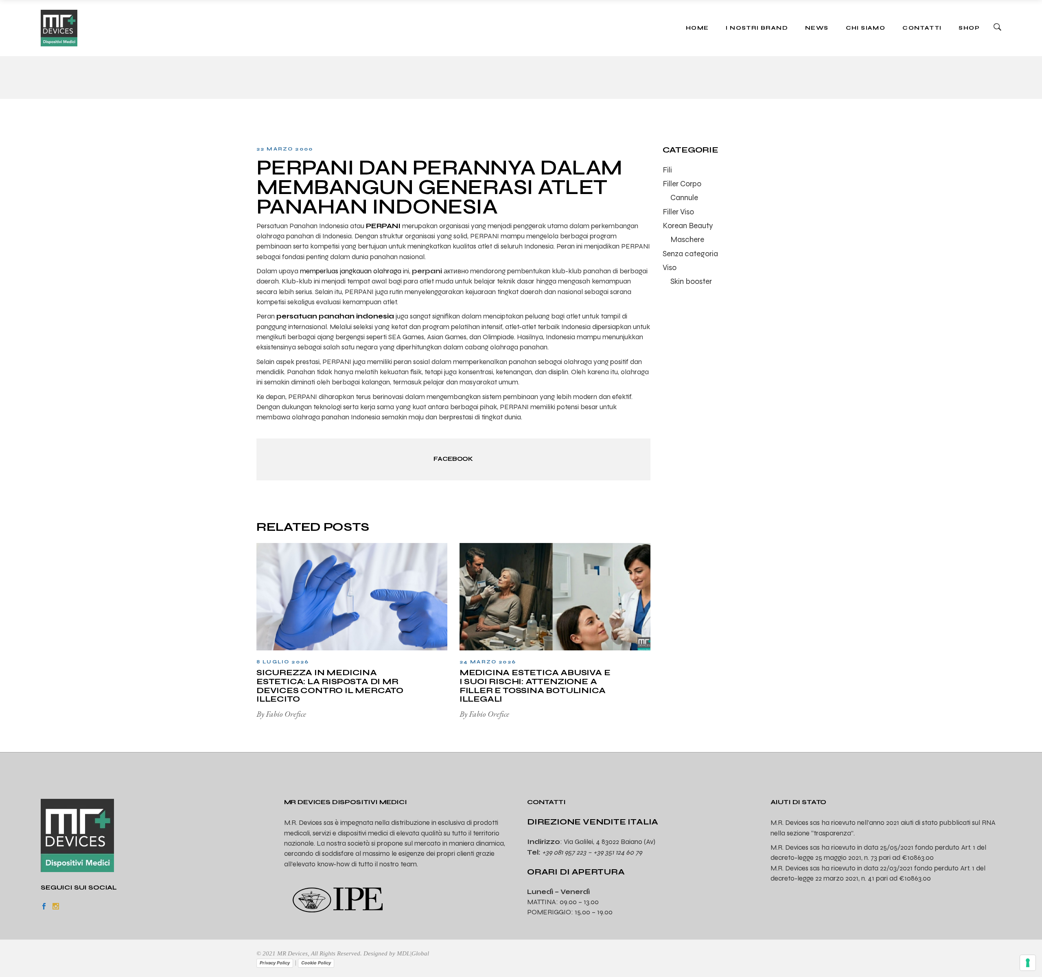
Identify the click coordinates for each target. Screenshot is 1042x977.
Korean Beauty (688, 225)
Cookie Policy (316, 963)
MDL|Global (413, 953)
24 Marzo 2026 (488, 662)
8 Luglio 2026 (282, 662)
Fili (667, 169)
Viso (669, 267)
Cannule (684, 197)
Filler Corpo (682, 183)
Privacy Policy (275, 963)
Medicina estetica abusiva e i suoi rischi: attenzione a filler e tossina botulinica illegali (535, 685)
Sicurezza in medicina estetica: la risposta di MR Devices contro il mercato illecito (329, 685)
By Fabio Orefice (281, 714)
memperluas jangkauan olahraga (350, 271)
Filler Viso (678, 211)
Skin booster (691, 281)
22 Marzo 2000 (284, 149)
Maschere (687, 239)
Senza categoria (690, 253)
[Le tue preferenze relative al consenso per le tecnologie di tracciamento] (1027, 962)
